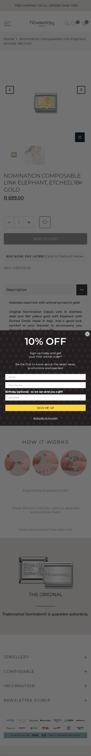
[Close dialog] (87, 334)
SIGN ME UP (45, 407)
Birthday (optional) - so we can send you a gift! (34, 391)
